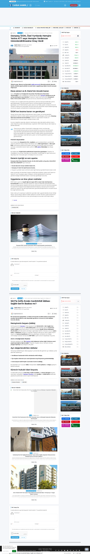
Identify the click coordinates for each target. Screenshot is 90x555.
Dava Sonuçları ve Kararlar (31, 243)
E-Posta (37, 275)
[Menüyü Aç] (30, 5)
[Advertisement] (45, 16)
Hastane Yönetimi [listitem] (16, 382)
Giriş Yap (23, 288)
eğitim (39, 147)
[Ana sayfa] (10, 28)
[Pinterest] (79, 550)
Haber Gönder (74, 5)
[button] (79, 5)
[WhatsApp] (67, 550)
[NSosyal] (70, 550)
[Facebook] (55, 550)
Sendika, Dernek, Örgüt (31, 490)
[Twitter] (58, 550)
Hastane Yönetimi (28, 374)
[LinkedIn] (73, 550)
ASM (31, 453)
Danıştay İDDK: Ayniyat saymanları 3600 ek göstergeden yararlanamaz (34, 245)
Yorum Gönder (15, 288)
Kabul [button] (14, 551)
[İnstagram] (61, 550)
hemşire (43, 95)
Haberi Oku (34, 251)
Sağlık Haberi (17, 45)
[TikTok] (76, 550)
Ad (12, 275)
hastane (28, 341)
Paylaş (79, 553)
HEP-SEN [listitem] (24, 382)
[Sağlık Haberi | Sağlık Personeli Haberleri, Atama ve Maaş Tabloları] (18, 5)
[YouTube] (64, 550)
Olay (30, 415)
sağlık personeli (35, 84)
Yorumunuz (17, 264)
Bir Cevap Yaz (15, 258)
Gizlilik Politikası (6, 551)
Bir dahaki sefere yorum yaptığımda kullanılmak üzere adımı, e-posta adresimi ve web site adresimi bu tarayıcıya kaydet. (33, 280)
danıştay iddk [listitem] (15, 207)
